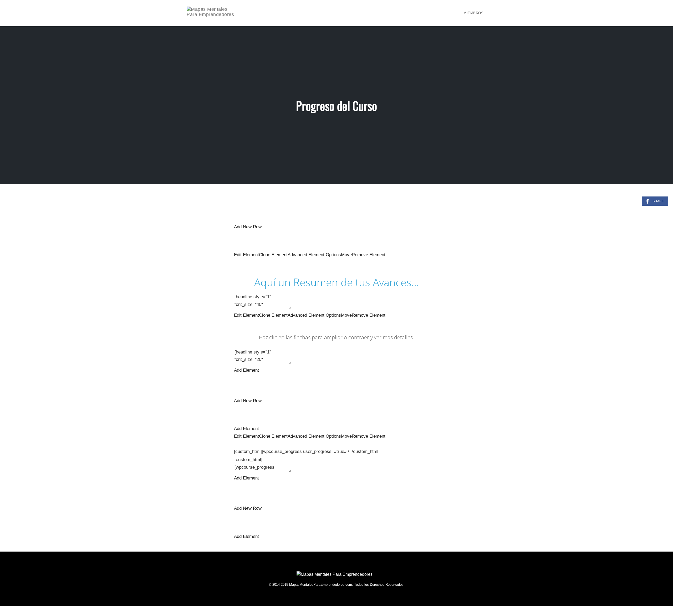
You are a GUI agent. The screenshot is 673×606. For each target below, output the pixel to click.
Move (346, 254)
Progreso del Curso (336, 105)
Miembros (473, 13)
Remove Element (368, 254)
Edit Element (246, 254)
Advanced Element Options (314, 254)
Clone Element (273, 254)
